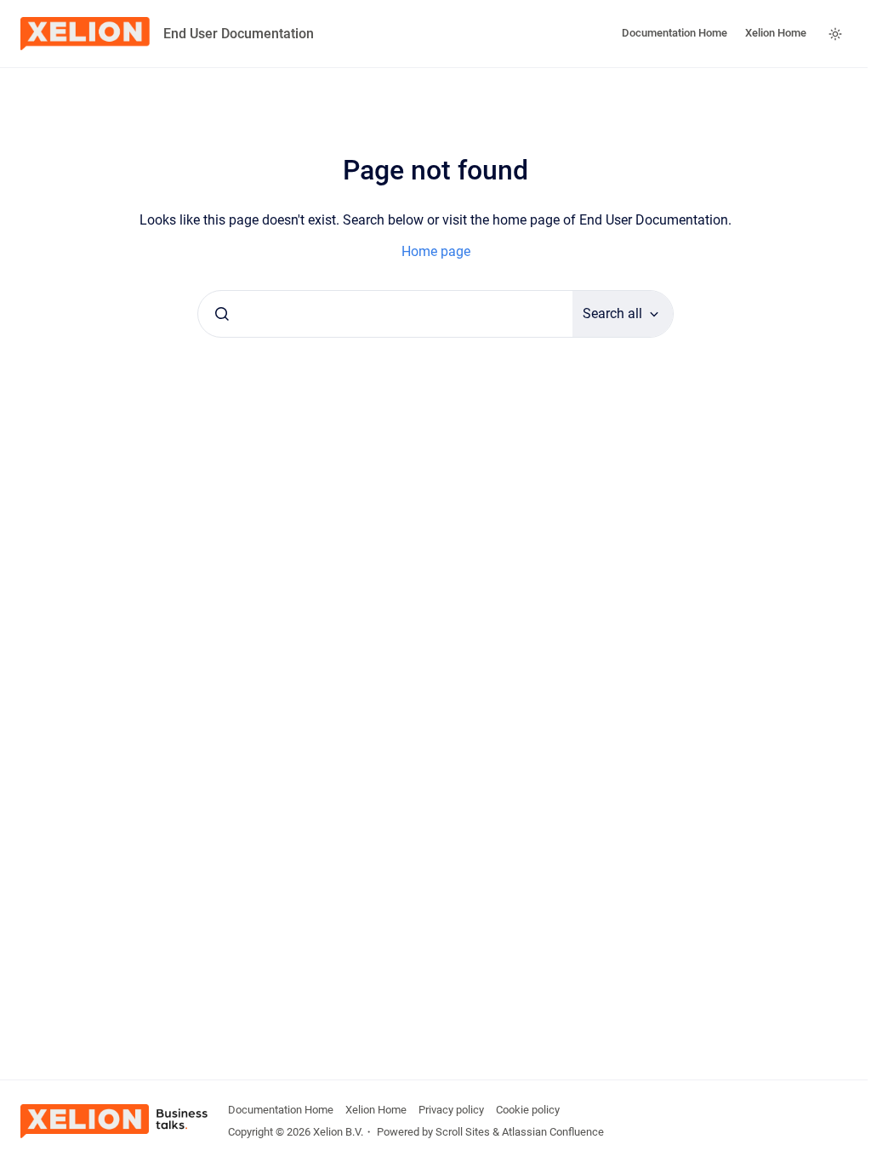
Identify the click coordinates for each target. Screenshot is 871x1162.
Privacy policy (451, 1109)
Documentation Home (674, 32)
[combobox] (385, 314)
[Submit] (222, 314)
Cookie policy (528, 1109)
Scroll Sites (463, 1131)
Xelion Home (775, 32)
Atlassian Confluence (553, 1131)
